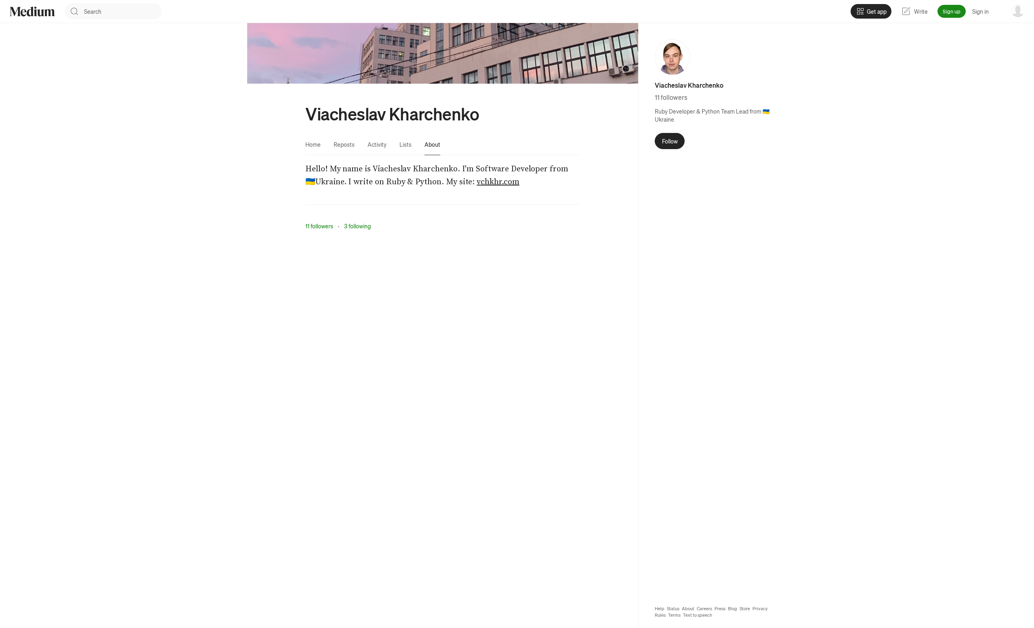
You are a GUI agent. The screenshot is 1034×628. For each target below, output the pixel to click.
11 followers (319, 226)
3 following (357, 226)
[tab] (313, 144)
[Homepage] (32, 11)
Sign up (951, 11)
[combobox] (123, 11)
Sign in (980, 11)
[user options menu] (1017, 10)
